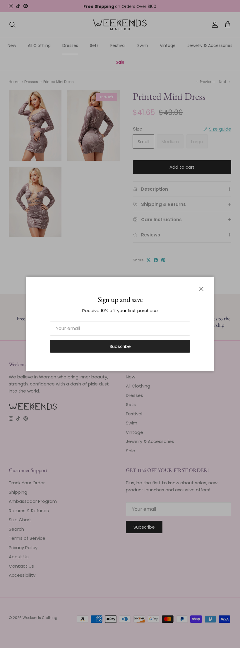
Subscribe (120, 346)
